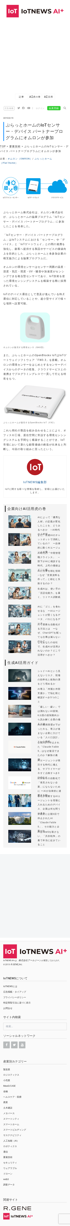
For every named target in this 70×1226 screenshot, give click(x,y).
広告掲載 (9, 108)
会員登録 (54, 108)
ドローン (7, 1173)
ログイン (40, 108)
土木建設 (7, 1107)
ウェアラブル (10, 1168)
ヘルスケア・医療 (12, 1097)
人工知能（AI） (11, 1140)
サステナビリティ (12, 1135)
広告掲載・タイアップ (14, 992)
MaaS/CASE (9, 1086)
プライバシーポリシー (14, 997)
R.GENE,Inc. (17, 964)
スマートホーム (11, 1124)
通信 (5, 1151)
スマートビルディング (14, 1129)
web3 (6, 1179)
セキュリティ (10, 1162)
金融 (5, 1091)
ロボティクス (10, 1146)
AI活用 (48, 96)
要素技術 (15, 146)
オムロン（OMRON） (20, 158)
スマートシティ (11, 1119)
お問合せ (7, 1008)
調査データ (9, 1184)
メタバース (9, 1113)
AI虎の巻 (35, 96)
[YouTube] (22, 1045)
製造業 (6, 1069)
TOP (3, 146)
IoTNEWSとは (10, 986)
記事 (21, 96)
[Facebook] (6, 1045)
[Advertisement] (35, 54)
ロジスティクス (11, 1075)
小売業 (6, 1080)
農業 (5, 1102)
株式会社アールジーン (30, 960)
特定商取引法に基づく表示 (17, 1002)
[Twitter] (14, 1045)
